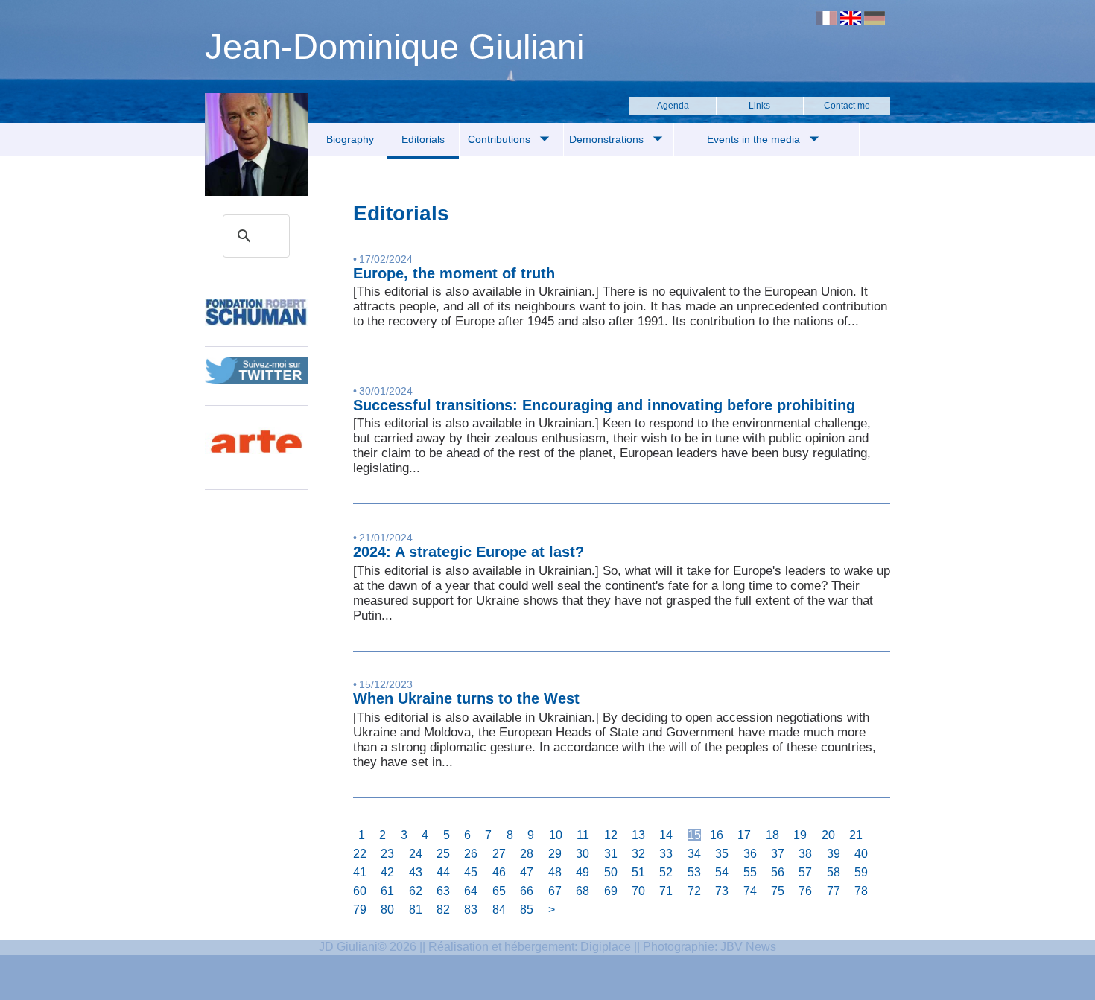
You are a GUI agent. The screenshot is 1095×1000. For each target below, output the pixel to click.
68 (582, 891)
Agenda (673, 106)
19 (800, 835)
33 (666, 853)
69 (611, 891)
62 (415, 891)
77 (833, 891)
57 (805, 872)
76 (805, 891)
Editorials (423, 139)
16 (716, 835)
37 (777, 853)
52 (666, 872)
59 (861, 872)
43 (415, 872)
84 (499, 909)
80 (387, 909)
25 (443, 853)
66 (526, 891)
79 (359, 909)
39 (833, 853)
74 (750, 891)
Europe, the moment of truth (454, 273)
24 (415, 853)
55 (750, 872)
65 (499, 891)
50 (611, 872)
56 (777, 872)
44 (443, 872)
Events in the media (755, 139)
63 (443, 891)
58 (833, 872)
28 (526, 853)
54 (722, 872)
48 (555, 872)
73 (722, 891)
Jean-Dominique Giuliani (394, 46)
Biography (350, 139)
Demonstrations (608, 139)
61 (387, 891)
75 (777, 891)
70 (638, 891)
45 (470, 872)
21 (856, 835)
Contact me (847, 106)
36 (750, 853)
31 (611, 853)
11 (583, 835)
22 (359, 853)
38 (805, 853)
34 (694, 853)
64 (470, 891)
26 (470, 853)
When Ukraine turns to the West (466, 698)
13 (638, 835)
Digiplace (605, 946)
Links (759, 106)
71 (666, 891)
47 (526, 872)
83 (470, 909)
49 (582, 872)
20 (828, 835)
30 (582, 853)
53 (694, 872)
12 (611, 835)
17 (744, 835)
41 (359, 872)
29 (555, 853)
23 (387, 853)
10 (555, 835)
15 (694, 835)
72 (694, 891)
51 (638, 872)
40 (861, 853)
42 (387, 872)
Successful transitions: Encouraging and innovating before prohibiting (604, 405)
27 (499, 853)
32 (638, 853)
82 (443, 909)
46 (499, 872)
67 (555, 891)
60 (359, 891)
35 (722, 853)
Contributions (500, 139)
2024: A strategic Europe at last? (468, 552)
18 (772, 835)
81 (415, 909)
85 (526, 909)
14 (666, 835)
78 (861, 891)
